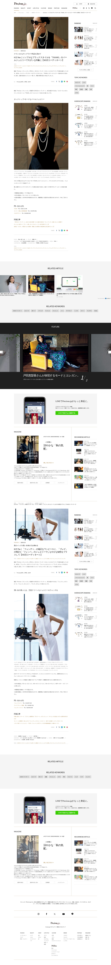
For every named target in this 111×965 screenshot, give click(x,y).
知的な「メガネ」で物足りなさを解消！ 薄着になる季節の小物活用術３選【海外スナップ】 (34, 226)
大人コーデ (25, 65)
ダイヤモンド (54, 65)
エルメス (65, 962)
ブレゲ (59, 558)
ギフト (45, 961)
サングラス (16, 67)
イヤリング (34, 65)
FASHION (16, 51)
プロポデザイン (17, 213)
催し (39, 961)
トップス (59, 65)
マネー (53, 962)
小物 (91, 89)
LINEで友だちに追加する (66, 413)
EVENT (39, 958)
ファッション (21, 12)
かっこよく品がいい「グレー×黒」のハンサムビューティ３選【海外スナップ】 (31, 224)
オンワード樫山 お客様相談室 (20, 211)
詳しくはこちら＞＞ (49, 462)
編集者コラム (88, 961)
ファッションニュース (79, 86)
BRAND (65, 958)
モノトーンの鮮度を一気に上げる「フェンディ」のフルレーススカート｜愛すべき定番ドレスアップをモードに (38, 721)
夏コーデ (30, 65)
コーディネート (29, 503)
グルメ (39, 962)
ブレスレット (45, 65)
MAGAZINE (87, 958)
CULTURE (54, 958)
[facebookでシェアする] (56, 81)
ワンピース (52, 558)
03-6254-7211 (31, 705)
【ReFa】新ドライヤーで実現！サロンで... (48, 375)
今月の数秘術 (80, 962)
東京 (76, 89)
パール (50, 65)
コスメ (31, 962)
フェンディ (63, 558)
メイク (31, 961)
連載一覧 (87, 962)
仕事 (53, 961)
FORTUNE (79, 958)
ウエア (27, 12)
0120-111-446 (24, 208)
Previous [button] (1, 352)
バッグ (84, 82)
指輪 (86, 89)
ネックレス (40, 65)
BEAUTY (32, 958)
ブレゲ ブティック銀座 (19, 705)
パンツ (92, 86)
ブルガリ (65, 961)
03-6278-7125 (29, 703)
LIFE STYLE (46, 958)
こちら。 (40, 466)
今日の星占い (80, 961)
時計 (48, 558)
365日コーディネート (36, 12)
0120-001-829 (30, 707)
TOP (15, 12)
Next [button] (109, 352)
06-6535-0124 (28, 213)
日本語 (81, 89)
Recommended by (101, 298)
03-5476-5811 (34, 211)
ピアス (76, 92)
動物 (45, 962)
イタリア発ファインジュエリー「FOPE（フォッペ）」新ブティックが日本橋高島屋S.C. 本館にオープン (36, 723)
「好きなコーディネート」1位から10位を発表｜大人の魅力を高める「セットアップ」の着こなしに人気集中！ (38, 222)
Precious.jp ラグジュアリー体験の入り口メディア (55, 952)
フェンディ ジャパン (18, 707)
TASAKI (20, 67)
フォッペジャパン (18, 703)
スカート (64, 65)
